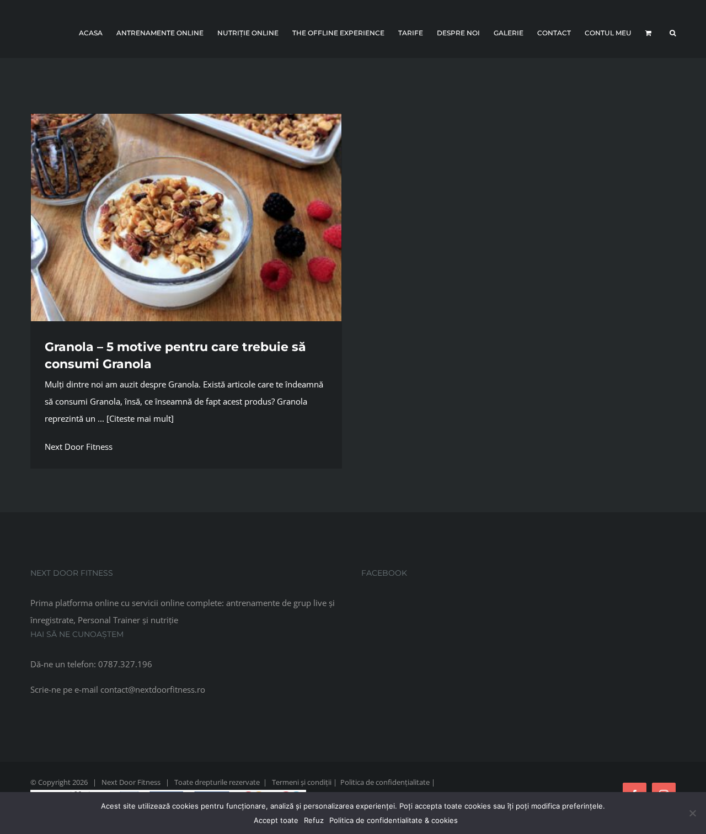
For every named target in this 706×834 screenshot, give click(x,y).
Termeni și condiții (301, 782)
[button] (673, 33)
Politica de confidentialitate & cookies (393, 820)
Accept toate (276, 820)
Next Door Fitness (79, 446)
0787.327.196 (125, 664)
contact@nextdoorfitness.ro (152, 689)
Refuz (314, 820)
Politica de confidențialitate (385, 782)
